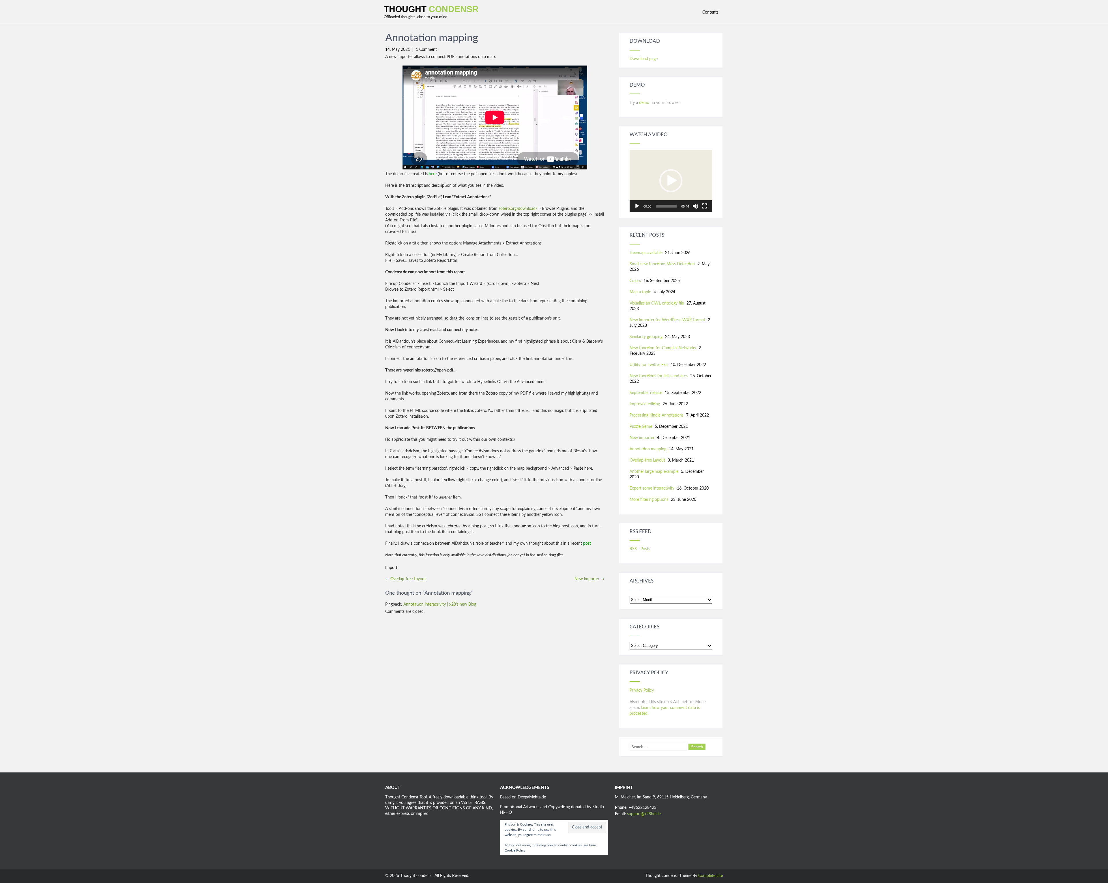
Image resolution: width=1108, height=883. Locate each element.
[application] (671, 181)
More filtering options (649, 500)
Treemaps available (646, 253)
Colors (635, 281)
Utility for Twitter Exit (649, 365)
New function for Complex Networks (663, 348)
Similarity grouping (646, 337)
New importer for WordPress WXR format (667, 320)
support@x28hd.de (644, 814)
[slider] (666, 206)
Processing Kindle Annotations (657, 415)
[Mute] (695, 206)
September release (646, 393)
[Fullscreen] (705, 206)
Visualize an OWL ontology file (657, 303)
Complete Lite (710, 876)
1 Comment (426, 50)
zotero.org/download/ (518, 209)
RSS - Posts (640, 549)
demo (644, 103)
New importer (589, 579)
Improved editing (645, 404)
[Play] (637, 206)
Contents (710, 12)
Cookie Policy (515, 850)
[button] (670, 180)
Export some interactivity (652, 488)
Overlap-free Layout (405, 579)
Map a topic (640, 292)
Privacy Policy (642, 690)
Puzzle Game (641, 427)
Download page (644, 59)
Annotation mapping (648, 449)
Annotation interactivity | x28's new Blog (439, 604)
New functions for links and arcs (659, 376)
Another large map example (654, 472)
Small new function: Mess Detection (662, 264)
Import (391, 568)
